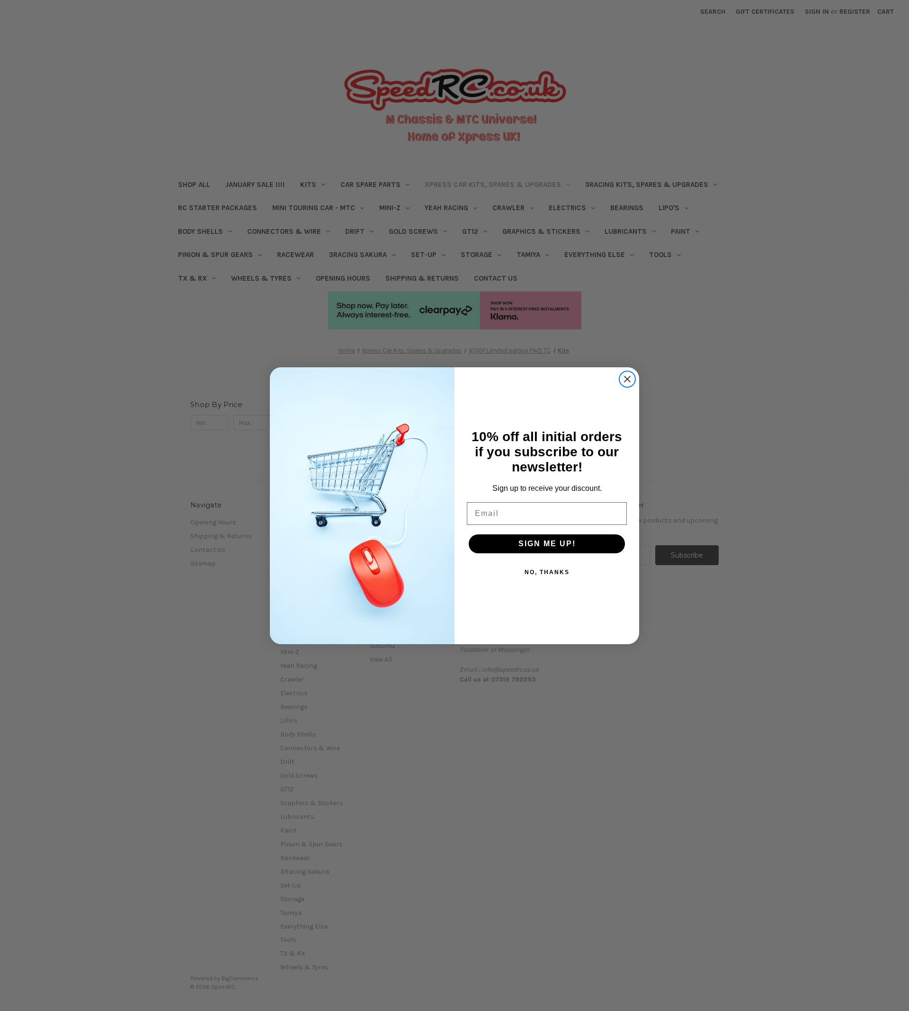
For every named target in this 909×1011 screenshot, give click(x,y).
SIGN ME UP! (547, 544)
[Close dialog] (627, 379)
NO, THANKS (547, 572)
